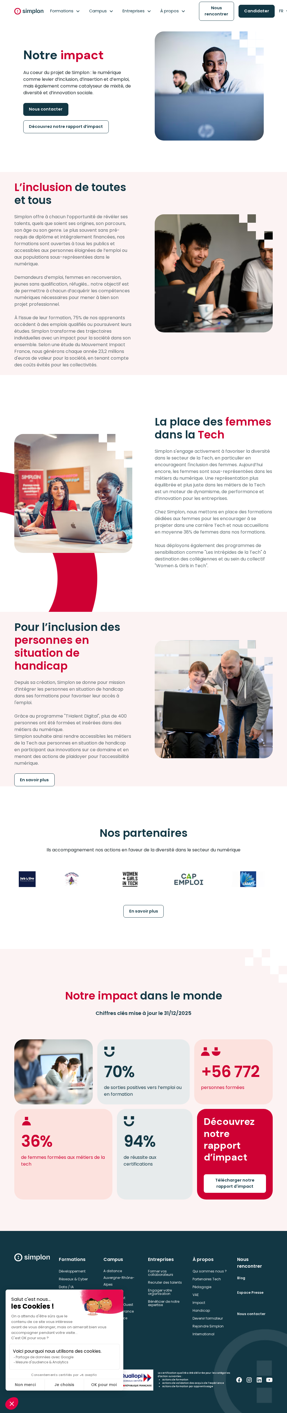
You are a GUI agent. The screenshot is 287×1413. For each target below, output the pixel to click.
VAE (196, 1294)
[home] (28, 11)
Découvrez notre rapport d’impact (66, 126)
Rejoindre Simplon (208, 1326)
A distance (112, 1271)
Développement (72, 1271)
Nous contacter (46, 109)
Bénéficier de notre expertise (163, 1303)
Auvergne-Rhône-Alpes (119, 1281)
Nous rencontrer (216, 11)
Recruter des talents (165, 1282)
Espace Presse (250, 1292)
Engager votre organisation (160, 1292)
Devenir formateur (208, 1318)
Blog (241, 1278)
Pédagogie (202, 1287)
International (203, 1334)
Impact (199, 1302)
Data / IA (66, 1287)
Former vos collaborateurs (160, 1273)
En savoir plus (34, 780)
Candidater (256, 11)
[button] (65, 11)
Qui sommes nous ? (210, 1271)
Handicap (201, 1310)
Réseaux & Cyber (73, 1279)
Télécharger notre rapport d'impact (234, 1183)
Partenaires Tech (207, 1279)
